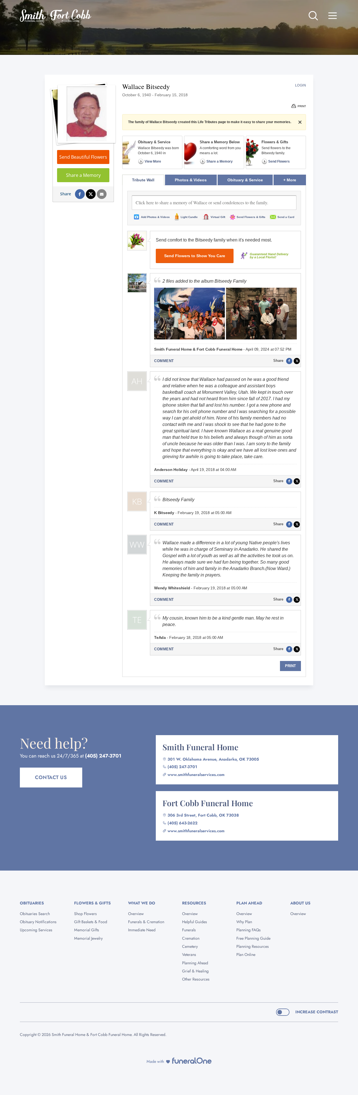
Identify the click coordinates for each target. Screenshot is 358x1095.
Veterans (189, 954)
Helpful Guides (194, 922)
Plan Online (245, 954)
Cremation (190, 938)
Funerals (189, 930)
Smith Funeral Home (200, 747)
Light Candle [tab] (189, 217)
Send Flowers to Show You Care (194, 256)
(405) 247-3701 (103, 755)
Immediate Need (142, 930)
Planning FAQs (248, 930)
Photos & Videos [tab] (191, 180)
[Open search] (313, 15)
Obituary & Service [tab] (245, 180)
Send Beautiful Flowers (83, 157)
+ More (294, 179)
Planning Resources (252, 946)
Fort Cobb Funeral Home (207, 803)
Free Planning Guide (253, 938)
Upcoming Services (36, 930)
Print (290, 666)
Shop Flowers (85, 913)
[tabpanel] (214, 431)
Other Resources (195, 979)
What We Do (141, 903)
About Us (300, 903)
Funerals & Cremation (146, 922)
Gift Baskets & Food (90, 922)
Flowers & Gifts (92, 903)
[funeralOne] (192, 1061)
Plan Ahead (249, 903)
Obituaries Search (35, 913)
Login (300, 85)
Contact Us (51, 777)
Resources (194, 903)
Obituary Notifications (38, 922)
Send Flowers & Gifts (251, 217)
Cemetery (190, 946)
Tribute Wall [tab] (143, 180)
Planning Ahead (195, 963)
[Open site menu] (332, 15)
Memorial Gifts (86, 930)
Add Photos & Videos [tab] (155, 217)
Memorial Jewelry (88, 938)
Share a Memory (83, 175)
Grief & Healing (195, 971)
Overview (136, 913)
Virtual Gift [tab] (218, 217)
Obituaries (32, 903)
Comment (164, 361)
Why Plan (244, 922)
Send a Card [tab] (285, 217)
